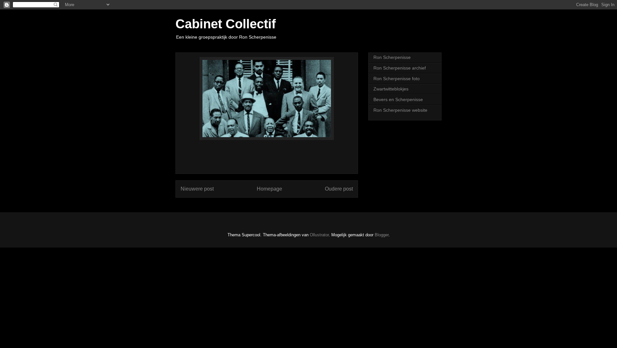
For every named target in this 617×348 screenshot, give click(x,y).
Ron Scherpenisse (392, 57)
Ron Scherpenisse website (400, 110)
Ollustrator (319, 234)
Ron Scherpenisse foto (396, 78)
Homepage (269, 189)
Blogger (382, 234)
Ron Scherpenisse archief (399, 68)
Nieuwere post (197, 189)
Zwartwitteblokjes (390, 88)
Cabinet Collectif (225, 24)
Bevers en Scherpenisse (398, 99)
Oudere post (339, 189)
